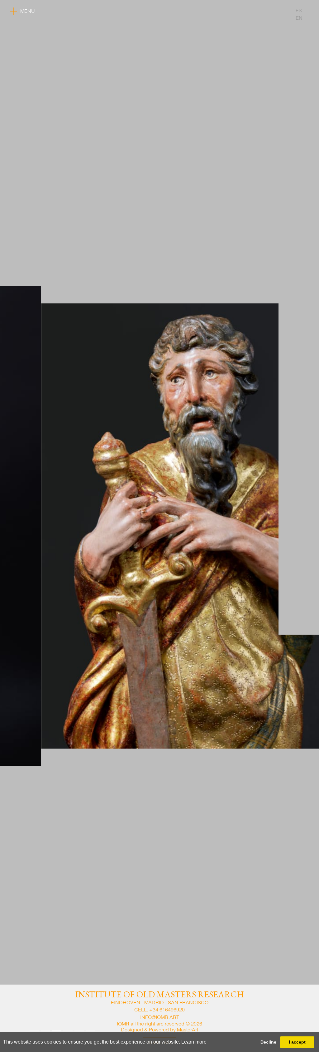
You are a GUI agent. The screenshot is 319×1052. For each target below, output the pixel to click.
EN (299, 18)
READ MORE (45, 1017)
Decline (268, 1042)
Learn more (194, 1042)
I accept (297, 1042)
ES (299, 10)
